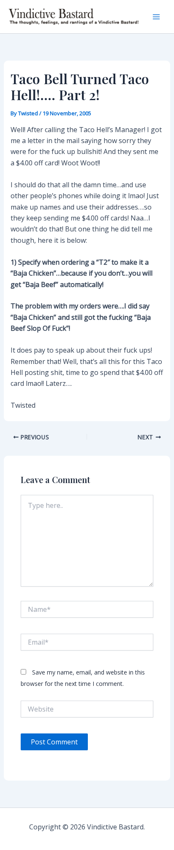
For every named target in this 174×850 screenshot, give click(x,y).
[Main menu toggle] (156, 17)
